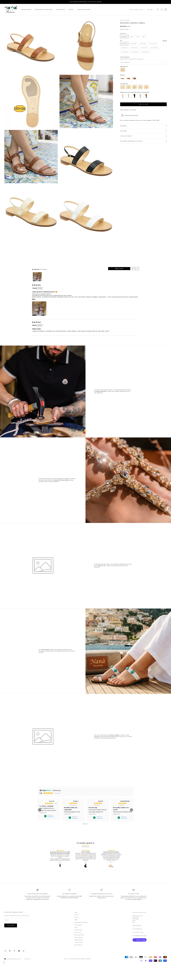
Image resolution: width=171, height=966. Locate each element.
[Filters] (133, 268)
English (149, 9)
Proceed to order (78, 932)
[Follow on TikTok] (24, 951)
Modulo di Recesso (78, 944)
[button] (123, 26)
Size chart (165, 40)
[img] (85, 845)
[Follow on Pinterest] (14, 951)
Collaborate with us (78, 929)
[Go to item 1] (37, 276)
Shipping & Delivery (79, 939)
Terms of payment (78, 924)
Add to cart (143, 104)
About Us (71, 9)
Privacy (76, 927)
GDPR (76, 919)
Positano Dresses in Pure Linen (43, 9)
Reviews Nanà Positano (83, 9)
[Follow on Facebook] (5, 951)
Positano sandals (26, 9)
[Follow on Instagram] (10, 951)
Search (76, 912)
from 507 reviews (85, 846)
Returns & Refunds (78, 937)
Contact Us (77, 917)
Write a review (119, 268)
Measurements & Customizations (81, 922)
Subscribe (10, 925)
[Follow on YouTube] (19, 951)
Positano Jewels (60, 9)
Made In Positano (125, 20)
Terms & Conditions (79, 942)
